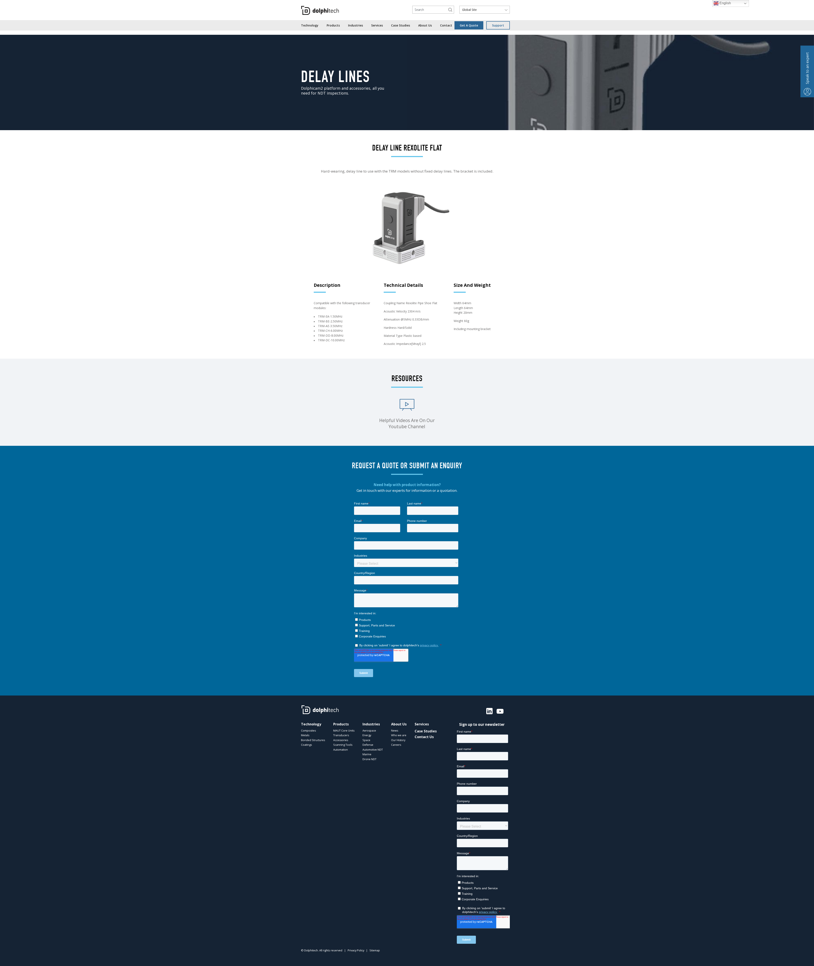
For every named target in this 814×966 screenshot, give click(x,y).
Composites (308, 730)
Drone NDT (369, 759)
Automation (340, 749)
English (725, 3)
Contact (446, 25)
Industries (355, 25)
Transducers (341, 735)
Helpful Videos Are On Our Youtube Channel (407, 423)
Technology (309, 25)
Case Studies (400, 25)
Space (366, 740)
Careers (396, 745)
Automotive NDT (372, 749)
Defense (367, 745)
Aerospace (369, 730)
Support (498, 25)
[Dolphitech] (320, 10)
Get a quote (469, 25)
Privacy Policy (356, 950)
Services (377, 25)
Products (333, 25)
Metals (305, 735)
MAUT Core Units (343, 730)
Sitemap (374, 950)
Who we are (398, 735)
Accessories (340, 740)
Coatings (306, 745)
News (394, 730)
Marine (366, 754)
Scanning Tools (342, 745)
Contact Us (424, 737)
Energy (366, 735)
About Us (425, 25)
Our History (398, 740)
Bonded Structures (313, 740)
